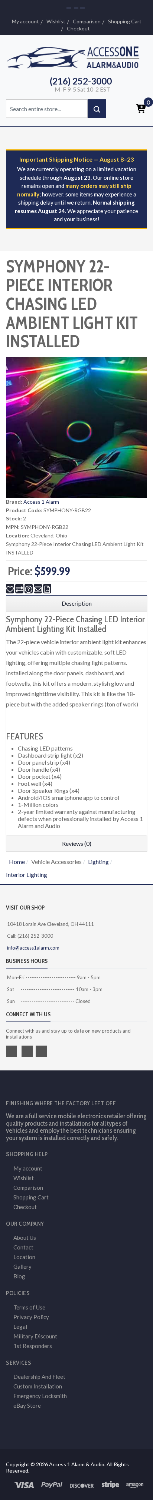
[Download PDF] (47, 588)
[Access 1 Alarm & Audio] (76, 56)
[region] (76, 603)
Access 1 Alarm (41, 502)
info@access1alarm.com (32, 948)
